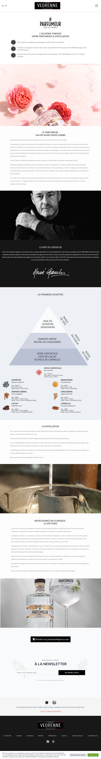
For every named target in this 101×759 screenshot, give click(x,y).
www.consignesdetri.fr (50, 711)
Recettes (40, 736)
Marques (19, 736)
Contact (64, 736)
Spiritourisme (52, 736)
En (6, 6)
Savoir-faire (7, 736)
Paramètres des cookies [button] (78, 755)
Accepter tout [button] (93, 755)
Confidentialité (93, 736)
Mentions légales (77, 736)
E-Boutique (30, 736)
